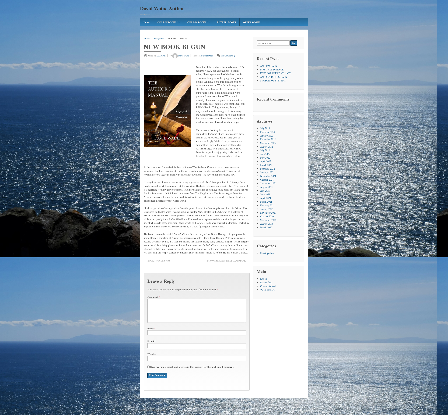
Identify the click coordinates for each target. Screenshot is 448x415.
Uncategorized (158, 38)
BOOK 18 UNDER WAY (159, 260)
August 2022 (266, 146)
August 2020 (266, 223)
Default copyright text (155, 410)
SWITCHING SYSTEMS (273, 80)
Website (151, 354)
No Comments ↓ (228, 55)
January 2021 (266, 209)
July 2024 (265, 128)
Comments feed (268, 286)
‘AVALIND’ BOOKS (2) (198, 22)
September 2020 (268, 220)
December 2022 (268, 139)
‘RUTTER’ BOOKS (226, 22)
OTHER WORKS (251, 22)
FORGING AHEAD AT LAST (275, 73)
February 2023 (267, 132)
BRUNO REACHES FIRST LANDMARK (226, 260)
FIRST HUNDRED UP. (272, 69)
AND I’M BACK (268, 65)
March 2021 (266, 201)
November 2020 (268, 212)
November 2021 (268, 176)
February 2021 (267, 205)
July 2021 (265, 190)
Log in (263, 278)
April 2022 (265, 161)
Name (150, 328)
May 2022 (265, 157)
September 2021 (268, 183)
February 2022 (267, 168)
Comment (153, 297)
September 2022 (268, 143)
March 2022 (266, 165)
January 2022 (266, 172)
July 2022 (265, 150)
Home (146, 22)
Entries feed (266, 282)
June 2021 (265, 194)
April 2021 (265, 198)
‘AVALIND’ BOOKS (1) (168, 22)
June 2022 (265, 154)
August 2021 (266, 187)
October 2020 (267, 216)
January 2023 (266, 135)
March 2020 (266, 227)
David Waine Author (162, 8)
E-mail (151, 341)
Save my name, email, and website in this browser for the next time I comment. (192, 367)
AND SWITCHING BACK (273, 76)
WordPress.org (267, 289)
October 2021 (267, 179)
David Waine (183, 55)
